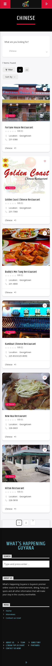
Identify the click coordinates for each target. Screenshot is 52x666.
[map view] (27, 70)
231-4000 (13, 284)
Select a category (12, 51)
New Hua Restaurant (16, 416)
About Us (10, 642)
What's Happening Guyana (25, 546)
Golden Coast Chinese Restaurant (22, 200)
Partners (35, 645)
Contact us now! (13, 618)
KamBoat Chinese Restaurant (20, 344)
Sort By (8, 76)
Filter (10, 69)
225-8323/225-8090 (18, 356)
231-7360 (13, 211)
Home (9, 610)
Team (23, 642)
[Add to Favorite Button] (45, 89)
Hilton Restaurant (14, 488)
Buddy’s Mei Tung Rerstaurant (21, 272)
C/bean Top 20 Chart (15, 645)
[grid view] (20, 70)
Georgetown (25, 135)
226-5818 (13, 500)
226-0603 (13, 428)
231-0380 (13, 139)
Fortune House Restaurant (19, 128)
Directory (35, 642)
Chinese (8, 148)
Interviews (10, 614)
